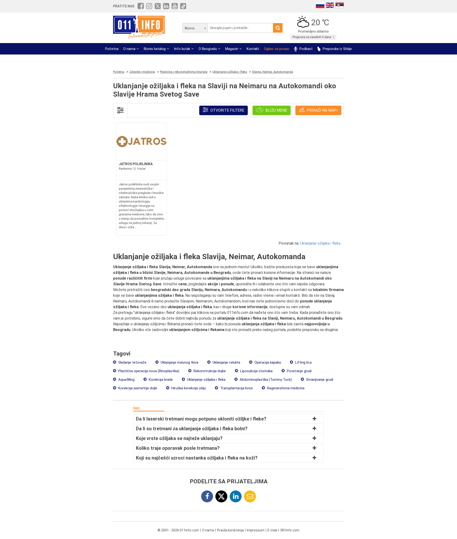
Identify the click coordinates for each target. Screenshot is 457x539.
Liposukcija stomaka (256, 371)
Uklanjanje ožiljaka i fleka (320, 243)
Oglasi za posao (276, 49)
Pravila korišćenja (230, 530)
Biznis (190, 28)
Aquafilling (125, 379)
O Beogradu (208, 49)
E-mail (272, 530)
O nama (129, 49)
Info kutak (182, 49)
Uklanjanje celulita (226, 362)
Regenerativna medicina (285, 388)
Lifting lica (303, 362)
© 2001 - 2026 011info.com (178, 530)
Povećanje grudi (299, 371)
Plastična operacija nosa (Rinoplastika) (148, 371)
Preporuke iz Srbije (337, 49)
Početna (112, 49)
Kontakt (253, 49)
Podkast (305, 49)
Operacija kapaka (267, 362)
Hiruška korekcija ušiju (188, 388)
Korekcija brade (160, 379)
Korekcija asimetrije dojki (137, 388)
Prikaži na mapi (322, 110)
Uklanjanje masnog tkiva (179, 362)
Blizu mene (275, 110)
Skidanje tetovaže (131, 362)
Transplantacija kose (236, 388)
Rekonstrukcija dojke (209, 371)
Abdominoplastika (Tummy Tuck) (265, 379)
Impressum (255, 530)
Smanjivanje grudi (319, 379)
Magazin (231, 49)
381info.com (289, 530)
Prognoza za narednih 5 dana (312, 37)
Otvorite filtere (226, 110)
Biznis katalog (155, 49)
